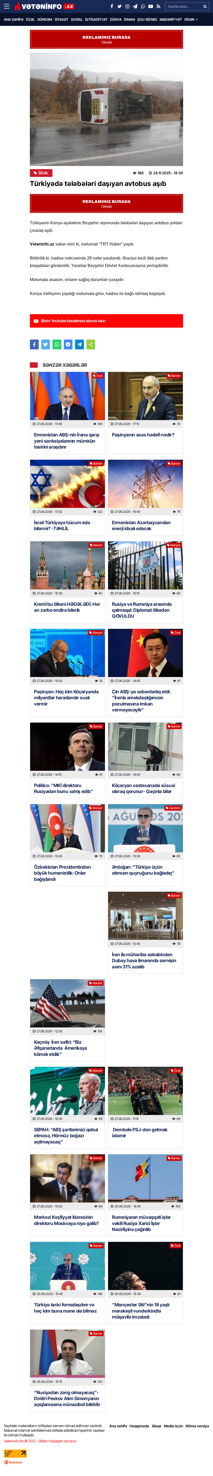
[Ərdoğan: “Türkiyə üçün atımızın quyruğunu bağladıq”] (145, 832)
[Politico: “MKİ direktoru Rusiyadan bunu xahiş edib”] (67, 751)
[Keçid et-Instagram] (127, 6)
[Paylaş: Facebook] (34, 344)
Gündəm (44, 19)
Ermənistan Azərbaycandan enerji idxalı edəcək (141, 525)
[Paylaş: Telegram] (79, 344)
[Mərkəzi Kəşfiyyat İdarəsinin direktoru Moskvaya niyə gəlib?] (67, 1182)
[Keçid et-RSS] (158, 6)
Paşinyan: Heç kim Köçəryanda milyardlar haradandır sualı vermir (66, 698)
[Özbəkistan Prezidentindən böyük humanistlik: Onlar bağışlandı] (67, 832)
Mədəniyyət (171, 19)
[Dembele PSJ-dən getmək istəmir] (145, 1095)
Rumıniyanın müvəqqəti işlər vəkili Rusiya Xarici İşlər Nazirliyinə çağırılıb (141, 1223)
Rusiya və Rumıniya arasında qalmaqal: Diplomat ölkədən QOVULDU (142, 610)
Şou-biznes (147, 19)
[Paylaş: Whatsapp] (56, 344)
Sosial (77, 19)
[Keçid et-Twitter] (119, 6)
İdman (129, 19)
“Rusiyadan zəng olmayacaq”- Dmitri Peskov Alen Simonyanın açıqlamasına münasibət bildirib (67, 1398)
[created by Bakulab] (106, 1462)
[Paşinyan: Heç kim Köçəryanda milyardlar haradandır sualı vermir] (67, 657)
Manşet (175, 545)
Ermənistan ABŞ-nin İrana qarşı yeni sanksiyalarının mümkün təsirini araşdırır (66, 441)
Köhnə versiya (197, 1426)
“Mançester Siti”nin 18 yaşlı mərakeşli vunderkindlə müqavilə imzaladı (140, 1311)
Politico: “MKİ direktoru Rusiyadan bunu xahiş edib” (63, 788)
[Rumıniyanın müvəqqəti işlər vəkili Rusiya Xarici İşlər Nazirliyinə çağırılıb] (145, 1182)
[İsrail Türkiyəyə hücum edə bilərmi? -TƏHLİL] (67, 488)
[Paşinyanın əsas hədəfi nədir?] (145, 400)
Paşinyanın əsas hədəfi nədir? (143, 434)
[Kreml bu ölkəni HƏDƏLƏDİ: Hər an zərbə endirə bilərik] (67, 569)
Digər (189, 19)
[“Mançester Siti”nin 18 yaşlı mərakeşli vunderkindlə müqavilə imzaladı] (145, 1270)
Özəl (30, 19)
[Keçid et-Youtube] (151, 6)
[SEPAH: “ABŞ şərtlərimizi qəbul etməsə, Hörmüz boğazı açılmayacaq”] (67, 1095)
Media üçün (173, 1426)
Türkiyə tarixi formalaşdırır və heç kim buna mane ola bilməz (65, 1307)
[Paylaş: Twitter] (45, 344)
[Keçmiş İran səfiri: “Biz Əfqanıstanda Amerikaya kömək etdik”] (67, 1007)
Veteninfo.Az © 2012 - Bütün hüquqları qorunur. (40, 1441)
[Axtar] (205, 6)
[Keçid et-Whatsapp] (143, 6)
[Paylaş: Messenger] (68, 344)
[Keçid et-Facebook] (112, 6)
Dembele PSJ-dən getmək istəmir (140, 1132)
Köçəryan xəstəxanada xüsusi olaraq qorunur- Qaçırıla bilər (143, 788)
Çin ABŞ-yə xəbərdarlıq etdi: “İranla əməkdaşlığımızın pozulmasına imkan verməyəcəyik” (141, 700)
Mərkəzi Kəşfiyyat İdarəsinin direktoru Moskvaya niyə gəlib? (66, 1220)
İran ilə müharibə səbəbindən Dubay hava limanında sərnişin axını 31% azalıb (144, 960)
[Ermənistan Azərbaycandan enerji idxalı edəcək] (145, 488)
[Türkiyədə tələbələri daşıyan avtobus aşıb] (106, 109)
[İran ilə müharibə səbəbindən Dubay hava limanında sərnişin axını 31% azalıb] (145, 920)
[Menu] (9, 6)
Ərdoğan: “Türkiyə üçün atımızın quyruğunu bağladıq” (143, 870)
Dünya (116, 19)
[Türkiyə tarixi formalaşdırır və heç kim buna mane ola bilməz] (67, 1270)
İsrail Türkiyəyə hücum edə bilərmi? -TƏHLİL (62, 525)
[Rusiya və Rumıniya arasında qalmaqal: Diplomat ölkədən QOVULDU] (145, 569)
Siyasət (61, 19)
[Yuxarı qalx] (198, 1461)
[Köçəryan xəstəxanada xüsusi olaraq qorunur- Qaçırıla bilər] (145, 751)
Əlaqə (156, 1426)
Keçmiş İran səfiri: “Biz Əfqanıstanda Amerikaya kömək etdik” (60, 1048)
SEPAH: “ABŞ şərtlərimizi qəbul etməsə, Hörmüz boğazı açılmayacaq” (66, 1135)
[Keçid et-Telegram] (135, 6)
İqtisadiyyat (96, 19)
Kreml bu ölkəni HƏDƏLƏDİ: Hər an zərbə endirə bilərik (67, 607)
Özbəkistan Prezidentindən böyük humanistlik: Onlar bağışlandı (62, 873)
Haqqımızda (139, 1426)
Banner (175, 376)
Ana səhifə (13, 19)
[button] (90, 344)
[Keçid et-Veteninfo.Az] (44, 6)
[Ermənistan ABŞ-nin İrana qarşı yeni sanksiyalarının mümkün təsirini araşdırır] (67, 400)
